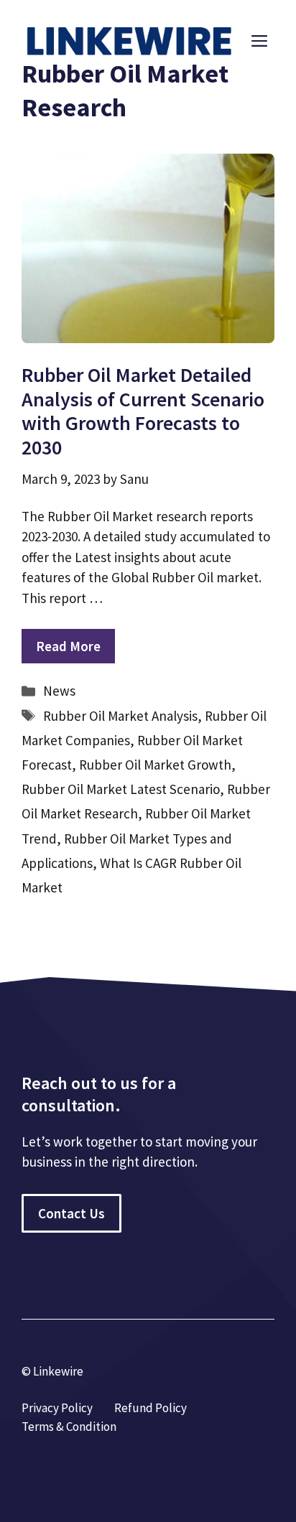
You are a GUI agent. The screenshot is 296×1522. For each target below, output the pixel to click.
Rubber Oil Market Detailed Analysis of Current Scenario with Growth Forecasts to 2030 (143, 411)
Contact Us (71, 1213)
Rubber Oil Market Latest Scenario (121, 789)
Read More (68, 646)
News (59, 690)
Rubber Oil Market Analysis (120, 715)
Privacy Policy (57, 1408)
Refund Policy (150, 1408)
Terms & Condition (69, 1426)
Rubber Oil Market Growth (155, 764)
